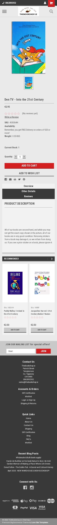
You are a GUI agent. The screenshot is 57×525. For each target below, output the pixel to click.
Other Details (28, 191)
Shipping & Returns (28, 403)
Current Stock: (12, 147)
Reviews (28, 196)
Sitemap (26, 520)
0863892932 (10, 3)
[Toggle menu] (4, 11)
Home (28, 418)
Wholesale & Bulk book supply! (28, 458)
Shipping (28, 429)
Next (52, 259)
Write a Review (12, 117)
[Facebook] (6, 179)
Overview (28, 186)
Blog (28, 436)
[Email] (10, 179)
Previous (48, 259)
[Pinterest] (24, 179)
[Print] (15, 179)
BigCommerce (16, 522)
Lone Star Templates (39, 522)
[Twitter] (19, 179)
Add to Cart (15, 330)
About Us (28, 422)
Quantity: (9, 156)
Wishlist (28, 396)
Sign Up (32, 400)
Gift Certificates (28, 393)
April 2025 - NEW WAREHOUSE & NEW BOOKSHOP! (28, 471)
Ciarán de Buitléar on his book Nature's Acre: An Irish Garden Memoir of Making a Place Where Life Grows (28, 462)
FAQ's (28, 439)
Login (24, 400)
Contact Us (28, 425)
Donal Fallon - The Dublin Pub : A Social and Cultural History (28, 467)
